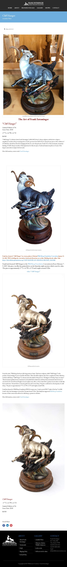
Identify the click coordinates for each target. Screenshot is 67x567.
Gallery (40, 8)
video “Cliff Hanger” (33, 271)
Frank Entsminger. (24, 151)
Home (10, 8)
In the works (39, 548)
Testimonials (23, 545)
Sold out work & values (41, 551)
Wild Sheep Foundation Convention (48, 256)
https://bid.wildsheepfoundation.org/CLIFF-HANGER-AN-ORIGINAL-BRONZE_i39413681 (28, 260)
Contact (56, 8)
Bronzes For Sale (28, 8)
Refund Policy (23, 555)
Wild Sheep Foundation (35, 264)
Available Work (39, 540)
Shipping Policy (23, 551)
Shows (47, 8)
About (16, 8)
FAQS (21, 548)
